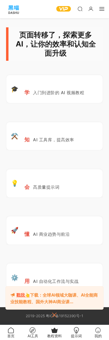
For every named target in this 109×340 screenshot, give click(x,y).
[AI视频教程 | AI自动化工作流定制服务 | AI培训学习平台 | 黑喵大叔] (14, 9)
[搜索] (80, 9)
